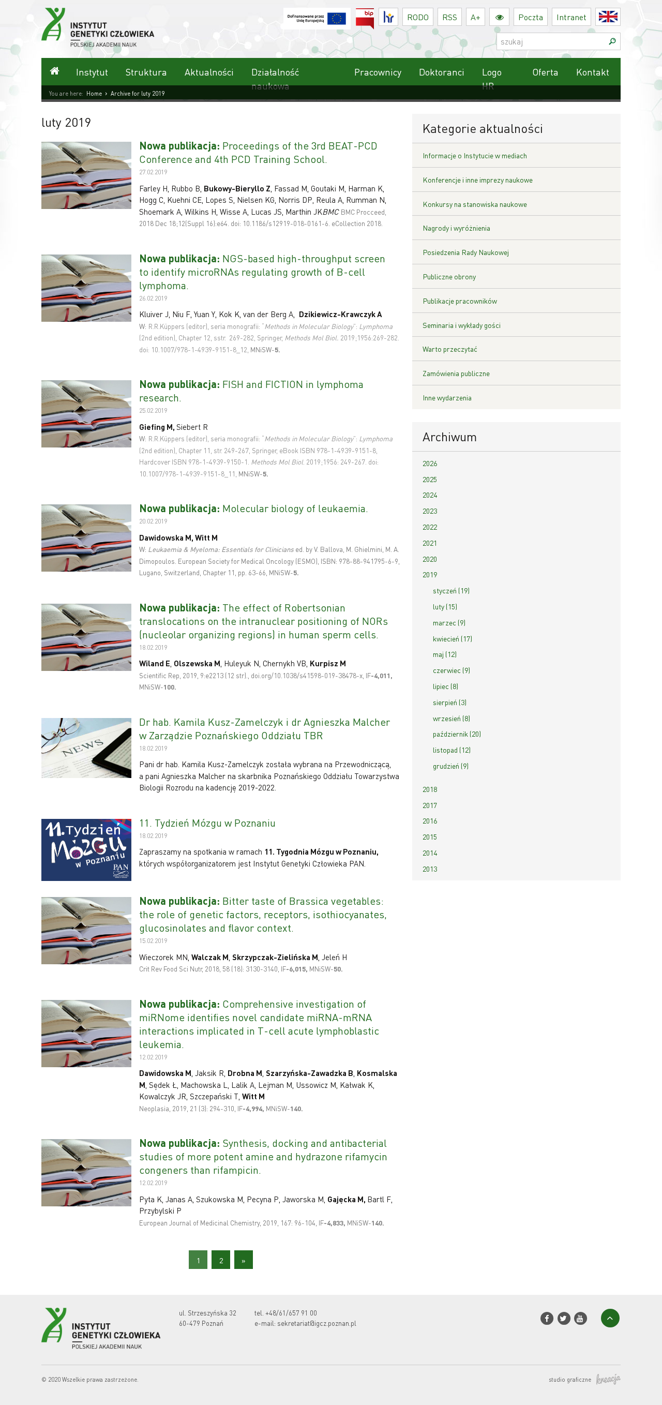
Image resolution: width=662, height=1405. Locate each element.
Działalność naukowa (275, 79)
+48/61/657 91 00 (291, 1312)
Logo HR (492, 79)
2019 (430, 574)
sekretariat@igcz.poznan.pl (316, 1323)
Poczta (530, 16)
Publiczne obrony (449, 276)
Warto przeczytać (450, 348)
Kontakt (592, 72)
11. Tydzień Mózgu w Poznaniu (207, 822)
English (620, 16)
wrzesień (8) (451, 718)
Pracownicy (377, 72)
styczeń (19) (451, 590)
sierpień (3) (450, 702)
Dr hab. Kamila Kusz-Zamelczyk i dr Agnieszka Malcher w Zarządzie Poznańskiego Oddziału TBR (264, 728)
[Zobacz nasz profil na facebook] (546, 1318)
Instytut (92, 72)
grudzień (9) (451, 765)
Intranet (571, 16)
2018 (430, 789)
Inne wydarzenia (447, 397)
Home (94, 93)
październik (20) (457, 733)
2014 (430, 852)
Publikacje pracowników (460, 300)
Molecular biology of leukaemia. (253, 508)
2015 (430, 836)
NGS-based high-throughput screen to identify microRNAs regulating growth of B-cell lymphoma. (262, 271)
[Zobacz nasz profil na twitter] (563, 1318)
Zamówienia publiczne (456, 373)
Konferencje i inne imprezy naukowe (478, 179)
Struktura (146, 72)
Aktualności (209, 72)
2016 (430, 820)
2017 (430, 805)
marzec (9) (449, 622)
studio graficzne (570, 1379)
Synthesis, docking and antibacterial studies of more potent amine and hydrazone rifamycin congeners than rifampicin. (263, 1156)
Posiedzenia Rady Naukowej (466, 252)
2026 (430, 463)
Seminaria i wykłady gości (462, 325)
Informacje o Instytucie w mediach (475, 155)
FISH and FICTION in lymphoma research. (251, 390)
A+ (475, 16)
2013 (430, 868)
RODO (418, 16)
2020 (430, 558)
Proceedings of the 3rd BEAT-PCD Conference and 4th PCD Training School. (258, 152)
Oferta (545, 72)
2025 (430, 479)
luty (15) (445, 606)
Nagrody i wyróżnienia (456, 227)
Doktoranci (441, 72)
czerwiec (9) (451, 670)
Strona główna (54, 71)
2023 (430, 510)
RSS (449, 16)
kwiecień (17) (452, 638)
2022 (430, 526)
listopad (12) (452, 749)
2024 (430, 494)
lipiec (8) (445, 686)
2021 (430, 542)
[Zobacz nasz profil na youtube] (580, 1318)
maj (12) (445, 654)
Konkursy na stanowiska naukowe (475, 203)
